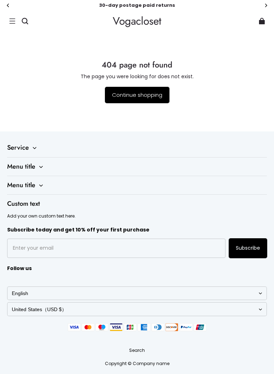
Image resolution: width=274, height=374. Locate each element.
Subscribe (248, 247)
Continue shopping (137, 95)
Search (137, 350)
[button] (12, 21)
